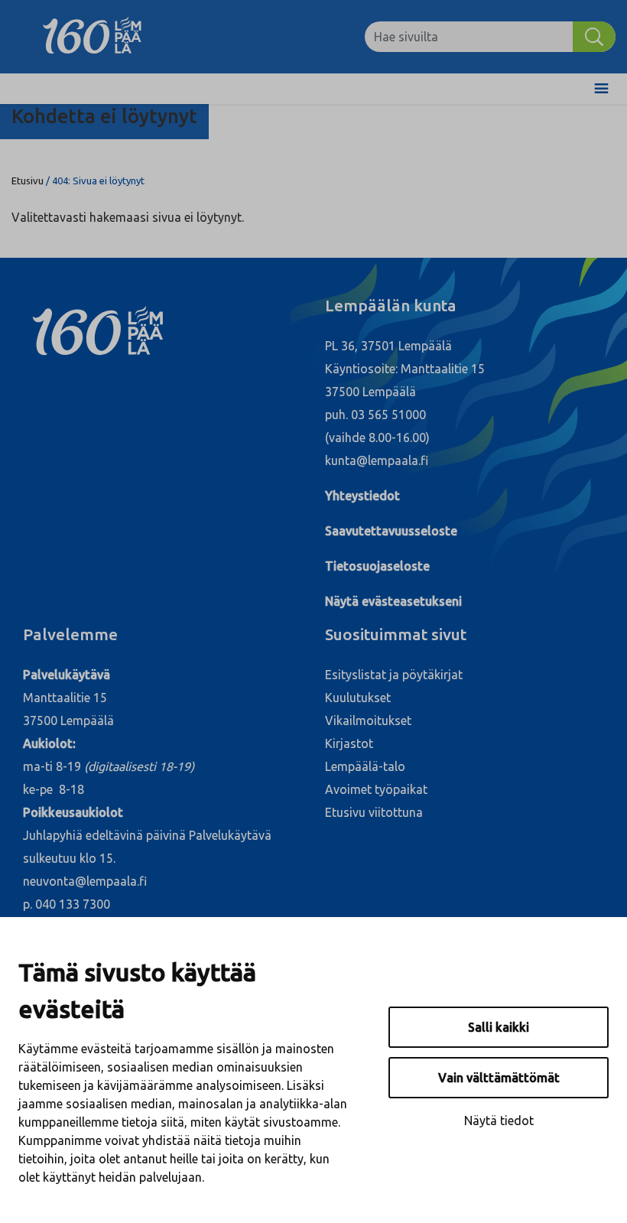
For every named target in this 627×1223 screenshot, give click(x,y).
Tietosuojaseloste (377, 566)
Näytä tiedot (499, 1120)
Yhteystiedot (362, 496)
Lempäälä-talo (365, 766)
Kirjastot (349, 743)
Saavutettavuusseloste (391, 531)
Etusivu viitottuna (374, 812)
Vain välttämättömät (499, 1078)
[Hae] (594, 36)
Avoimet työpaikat (376, 789)
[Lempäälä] (103, 36)
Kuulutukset (358, 697)
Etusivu (27, 180)
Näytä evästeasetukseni (393, 601)
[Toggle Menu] (601, 88)
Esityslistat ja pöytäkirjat (394, 674)
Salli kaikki (498, 1027)
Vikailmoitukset (368, 720)
